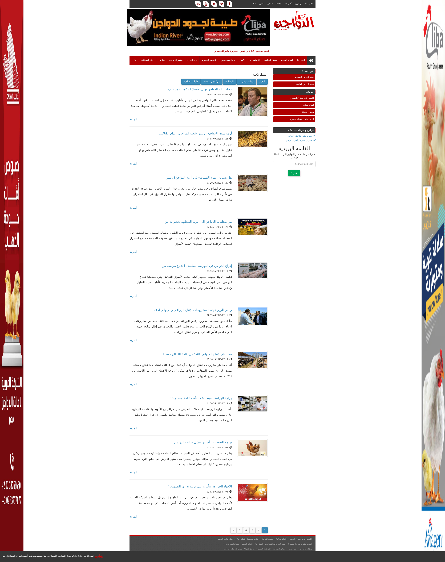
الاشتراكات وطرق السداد (302, 98)
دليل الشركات (147, 60)
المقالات (229, 81)
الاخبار (242, 60)
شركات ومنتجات (211, 81)
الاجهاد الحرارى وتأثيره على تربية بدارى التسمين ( (200, 486)
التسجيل (270, 3)
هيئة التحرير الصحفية (304, 77)
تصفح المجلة (308, 112)
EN (254, 3)
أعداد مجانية (308, 105)
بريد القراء (192, 60)
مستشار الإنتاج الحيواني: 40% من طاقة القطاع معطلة (197, 354)
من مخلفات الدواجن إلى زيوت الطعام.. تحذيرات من (198, 221)
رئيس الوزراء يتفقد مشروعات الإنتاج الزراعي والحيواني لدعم (192, 310)
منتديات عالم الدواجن (275, 544)
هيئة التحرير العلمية (305, 84)
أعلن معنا (288, 3)
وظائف (279, 3)
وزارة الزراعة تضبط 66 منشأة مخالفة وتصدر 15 (201, 398)
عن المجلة (308, 70)
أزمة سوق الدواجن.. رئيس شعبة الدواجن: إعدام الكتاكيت (195, 133)
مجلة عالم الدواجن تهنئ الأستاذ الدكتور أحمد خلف (200, 89)
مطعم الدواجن (176, 60)
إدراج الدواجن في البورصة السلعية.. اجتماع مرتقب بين (197, 266)
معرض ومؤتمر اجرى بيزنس (299, 140)
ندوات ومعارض (228, 60)
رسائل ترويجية (279, 548)
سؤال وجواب (306, 548)
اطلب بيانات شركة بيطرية (302, 119)
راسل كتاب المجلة (225, 539)
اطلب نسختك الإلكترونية (303, 3)
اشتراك (294, 173)
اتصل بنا (301, 60)
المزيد (133, 119)
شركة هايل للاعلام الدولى (300, 135)
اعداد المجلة (287, 60)
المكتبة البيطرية (209, 60)
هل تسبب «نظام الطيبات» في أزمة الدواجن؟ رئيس (198, 177)
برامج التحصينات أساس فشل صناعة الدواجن (203, 442)
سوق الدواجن (270, 60)
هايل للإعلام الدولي (233, 548)
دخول (261, 3)
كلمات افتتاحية (191, 81)
